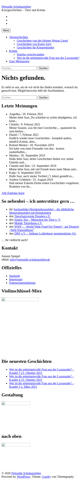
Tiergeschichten (18, 37)
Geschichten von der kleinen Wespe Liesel (42, 40)
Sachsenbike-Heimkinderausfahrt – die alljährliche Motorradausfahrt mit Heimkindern (41, 211)
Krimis (13, 51)
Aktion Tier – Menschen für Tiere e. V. (37, 219)
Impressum (15, 279)
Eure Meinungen (19, 61)
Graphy (46, 476)
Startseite (14, 275)
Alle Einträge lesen (13, 193)
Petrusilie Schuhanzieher (16, 6)
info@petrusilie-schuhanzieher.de (30, 259)
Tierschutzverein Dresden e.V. (32, 216)
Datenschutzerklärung (22, 282)
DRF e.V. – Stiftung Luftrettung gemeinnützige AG (45, 233)
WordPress (23, 476)
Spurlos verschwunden (30, 54)
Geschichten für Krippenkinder (35, 47)
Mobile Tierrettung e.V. (28, 223)
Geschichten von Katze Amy (34, 44)
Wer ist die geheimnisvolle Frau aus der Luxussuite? (48, 57)
